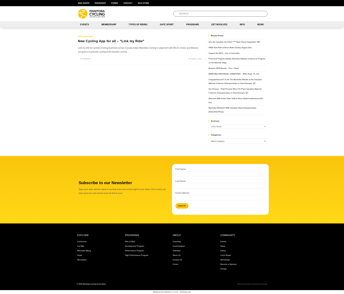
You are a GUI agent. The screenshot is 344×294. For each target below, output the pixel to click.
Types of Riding (138, 24)
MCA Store (143, 3)
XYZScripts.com (185, 292)
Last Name (180, 181)
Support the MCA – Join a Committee (224, 53)
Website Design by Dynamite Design (252, 284)
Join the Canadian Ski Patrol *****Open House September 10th (234, 42)
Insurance (100, 3)
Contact (127, 3)
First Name (180, 169)
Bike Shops (83, 3)
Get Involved (219, 24)
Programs (192, 24)
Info (242, 24)
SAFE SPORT (167, 24)
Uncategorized (85, 36)
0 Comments (85, 59)
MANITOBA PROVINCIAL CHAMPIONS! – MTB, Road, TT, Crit (234, 74)
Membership (108, 24)
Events (84, 24)
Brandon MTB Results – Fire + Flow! (224, 68)
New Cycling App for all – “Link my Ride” (111, 41)
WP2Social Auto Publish (161, 292)
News (260, 24)
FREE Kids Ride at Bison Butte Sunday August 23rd (230, 48)
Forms (114, 3)
